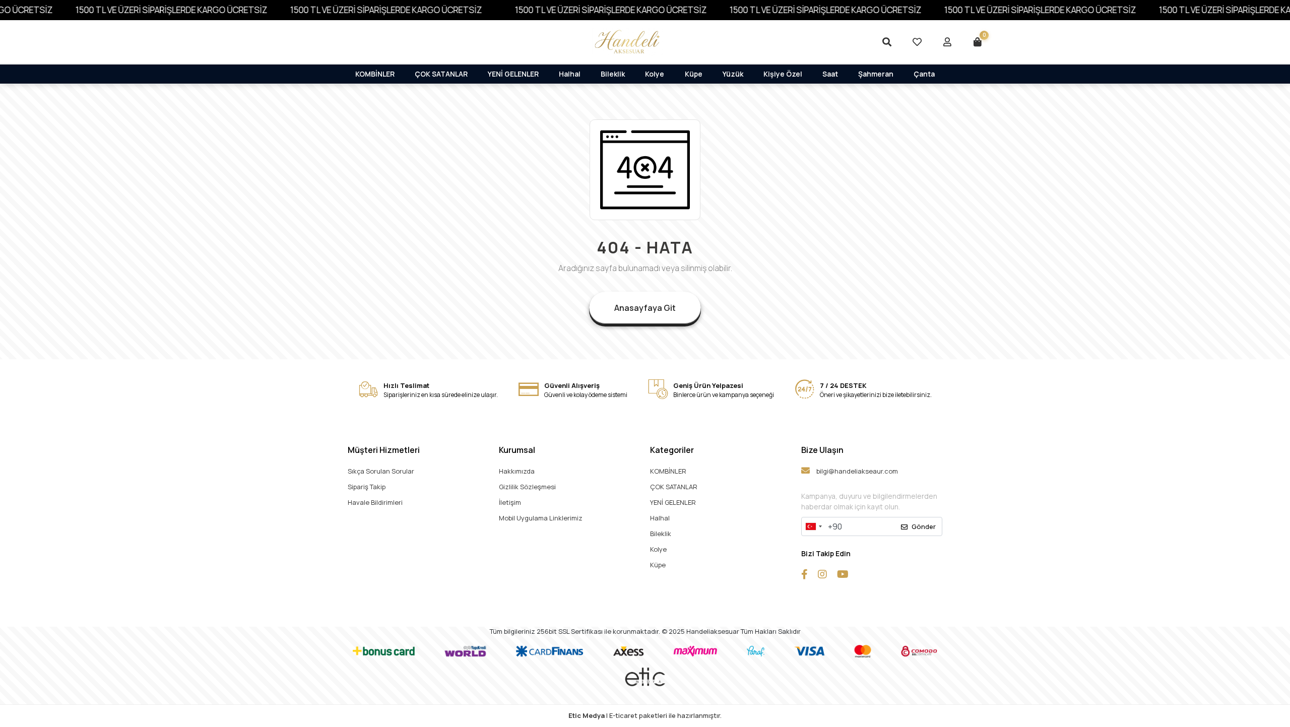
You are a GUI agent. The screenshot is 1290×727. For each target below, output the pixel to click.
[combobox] (813, 526)
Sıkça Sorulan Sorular (381, 471)
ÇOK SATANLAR (441, 74)
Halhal (569, 74)
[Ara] (887, 42)
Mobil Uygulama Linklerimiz (541, 517)
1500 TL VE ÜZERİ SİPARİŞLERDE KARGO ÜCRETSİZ (155, 10)
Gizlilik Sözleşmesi (527, 486)
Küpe (693, 74)
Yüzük (733, 74)
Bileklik (613, 74)
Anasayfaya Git (645, 307)
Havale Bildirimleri (375, 502)
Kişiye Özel (782, 74)
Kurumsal (517, 449)
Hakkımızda (517, 471)
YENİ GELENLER (513, 74)
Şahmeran (875, 74)
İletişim (510, 502)
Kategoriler (672, 449)
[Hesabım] (947, 42)
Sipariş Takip (366, 486)
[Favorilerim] (917, 42)
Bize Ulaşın (822, 449)
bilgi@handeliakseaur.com (856, 471)
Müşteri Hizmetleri (384, 449)
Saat (830, 74)
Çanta (924, 74)
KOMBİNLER (375, 74)
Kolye (654, 74)
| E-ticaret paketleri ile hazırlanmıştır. (645, 715)
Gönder (924, 526)
